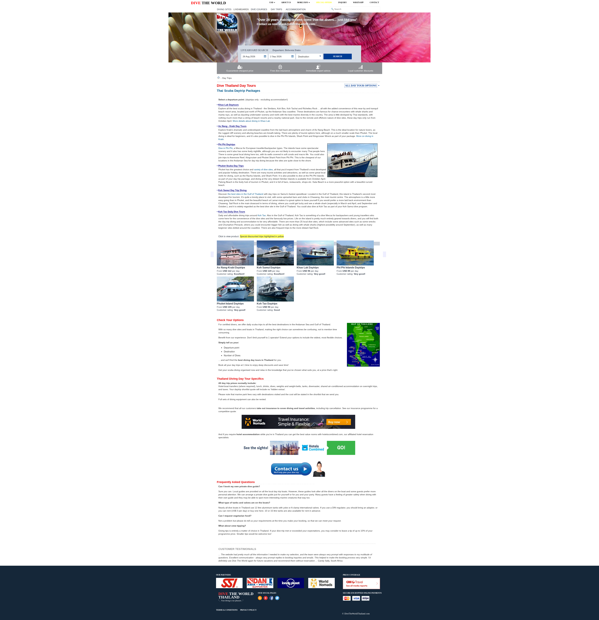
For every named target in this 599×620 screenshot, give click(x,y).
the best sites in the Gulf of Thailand (245, 194)
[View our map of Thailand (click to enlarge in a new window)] (363, 344)
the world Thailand (235, 595)
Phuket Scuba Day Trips (231, 165)
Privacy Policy (248, 610)
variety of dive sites (263, 169)
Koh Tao (262, 215)
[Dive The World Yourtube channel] (266, 598)
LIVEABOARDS (241, 9)
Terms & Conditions (227, 610)
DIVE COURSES (259, 9)
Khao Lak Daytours (228, 104)
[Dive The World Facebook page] (271, 598)
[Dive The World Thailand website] (226, 22)
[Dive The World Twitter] (277, 598)
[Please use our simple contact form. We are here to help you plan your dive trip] (298, 469)
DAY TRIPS (276, 9)
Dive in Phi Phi (225, 148)
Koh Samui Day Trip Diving (232, 190)
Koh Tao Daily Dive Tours (231, 211)
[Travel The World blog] (260, 598)
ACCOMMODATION (296, 9)
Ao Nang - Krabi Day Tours (232, 126)
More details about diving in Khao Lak (251, 121)
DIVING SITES (224, 9)
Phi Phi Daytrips (226, 144)
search (337, 56)
